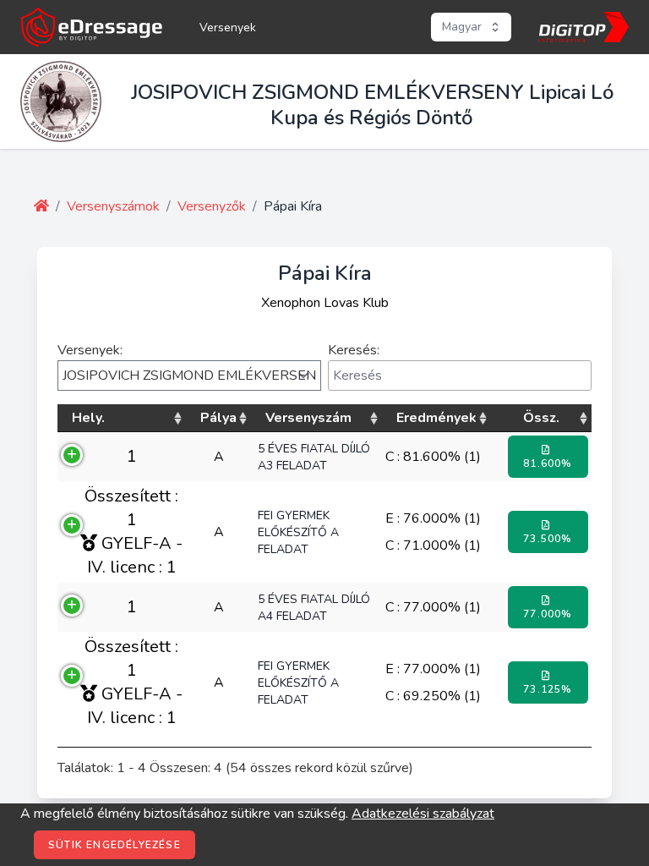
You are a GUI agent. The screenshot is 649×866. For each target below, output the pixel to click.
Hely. (88, 417)
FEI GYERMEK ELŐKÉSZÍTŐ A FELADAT (298, 532)
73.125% (547, 689)
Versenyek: (90, 350)
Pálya (218, 417)
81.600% (547, 463)
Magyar (462, 27)
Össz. (541, 417)
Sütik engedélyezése (114, 845)
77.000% (547, 614)
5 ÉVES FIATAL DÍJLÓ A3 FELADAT (314, 457)
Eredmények (436, 417)
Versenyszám (308, 417)
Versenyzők (211, 206)
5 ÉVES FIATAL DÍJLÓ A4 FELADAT (314, 607)
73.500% (547, 538)
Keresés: (353, 350)
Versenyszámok (113, 206)
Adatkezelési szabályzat (423, 813)
